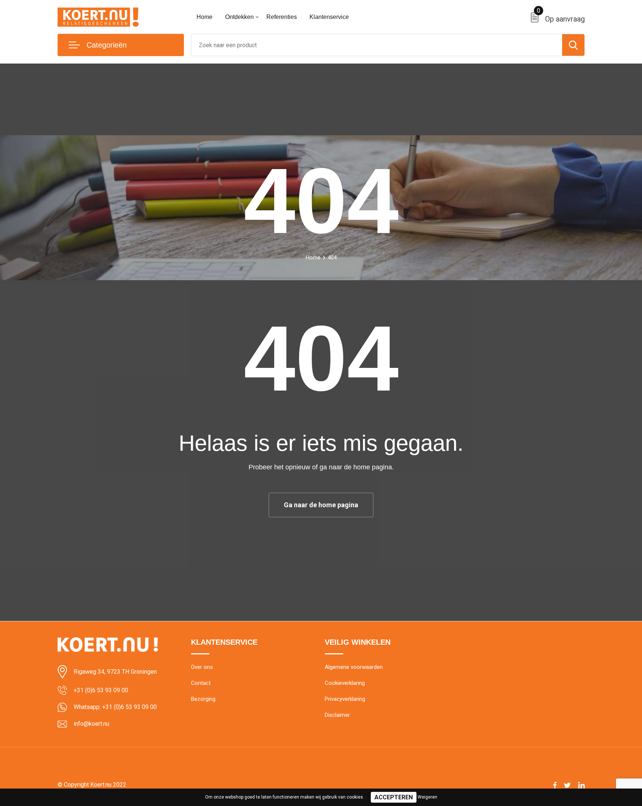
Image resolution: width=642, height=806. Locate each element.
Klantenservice (329, 17)
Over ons (202, 667)
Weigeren (427, 797)
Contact (201, 683)
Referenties (281, 17)
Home (205, 17)
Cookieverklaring (345, 683)
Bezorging (203, 699)
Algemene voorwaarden (354, 667)
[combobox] (376, 45)
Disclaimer (337, 715)
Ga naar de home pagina (321, 505)
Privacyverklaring (345, 699)
